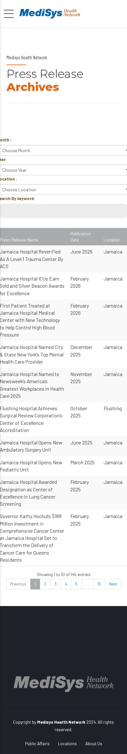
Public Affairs (37, 743)
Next (113, 584)
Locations (67, 743)
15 (99, 584)
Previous (18, 584)
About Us (93, 743)
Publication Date (80, 236)
